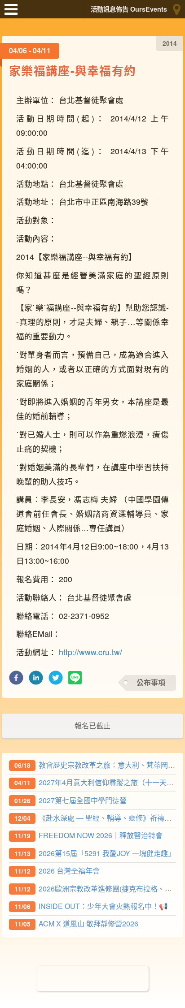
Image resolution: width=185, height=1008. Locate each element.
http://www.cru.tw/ (90, 652)
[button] (16, 680)
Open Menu (13, 13)
